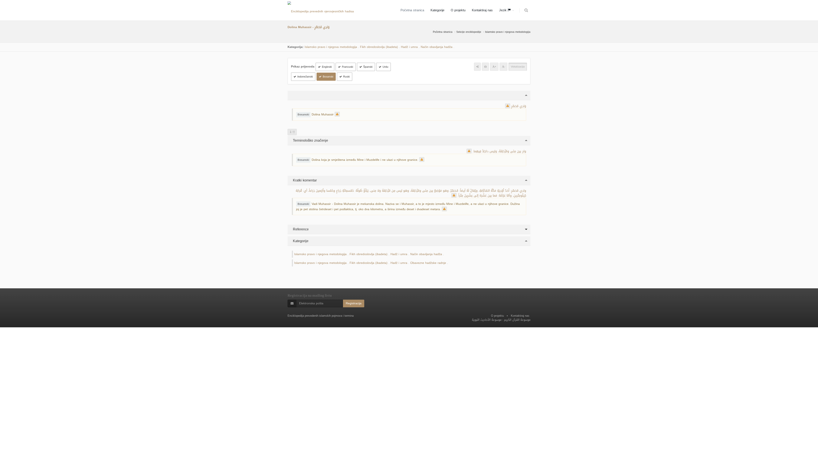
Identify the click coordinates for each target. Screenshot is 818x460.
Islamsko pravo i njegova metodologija (507, 32)
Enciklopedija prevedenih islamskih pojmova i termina (321, 315)
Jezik (503, 10)
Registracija (353, 303)
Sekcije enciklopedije (468, 32)
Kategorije (437, 10)
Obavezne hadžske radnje (428, 263)
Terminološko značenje (310, 140)
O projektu (458, 10)
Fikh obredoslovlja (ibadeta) (379, 47)
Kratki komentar (304, 180)
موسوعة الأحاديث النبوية (486, 319)
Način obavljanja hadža (436, 47)
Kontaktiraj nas (482, 10)
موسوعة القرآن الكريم (517, 319)
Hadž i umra (409, 47)
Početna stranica (412, 10)
